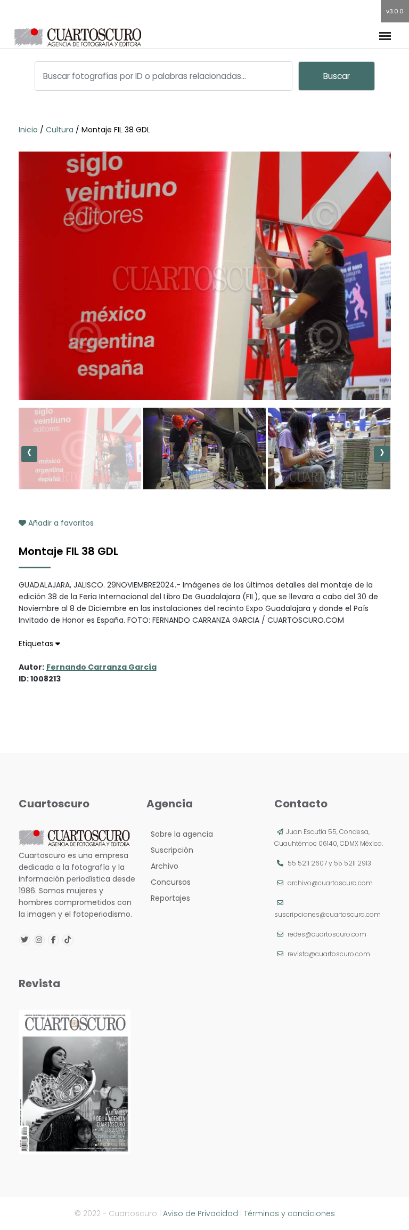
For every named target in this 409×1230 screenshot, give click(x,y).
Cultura (59, 129)
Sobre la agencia (179, 834)
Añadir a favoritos (60, 523)
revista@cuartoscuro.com (329, 953)
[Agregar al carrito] (204, 368)
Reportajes (168, 898)
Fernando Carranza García (101, 667)
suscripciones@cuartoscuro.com (327, 914)
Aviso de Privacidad (200, 1213)
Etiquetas (37, 643)
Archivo (162, 866)
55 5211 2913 (352, 863)
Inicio (29, 129)
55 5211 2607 (307, 863)
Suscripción (169, 850)
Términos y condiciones (289, 1213)
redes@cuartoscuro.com (327, 934)
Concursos (168, 882)
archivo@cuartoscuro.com (330, 882)
